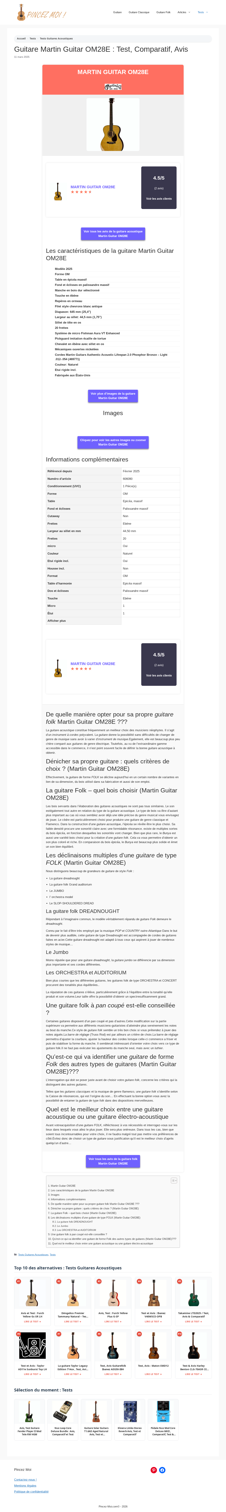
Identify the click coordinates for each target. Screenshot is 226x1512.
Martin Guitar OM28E (113, 71)
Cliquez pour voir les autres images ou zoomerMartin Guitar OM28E (113, 442)
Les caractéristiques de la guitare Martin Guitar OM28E (82, 1190)
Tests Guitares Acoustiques (56, 38)
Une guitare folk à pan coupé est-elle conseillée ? (79, 1234)
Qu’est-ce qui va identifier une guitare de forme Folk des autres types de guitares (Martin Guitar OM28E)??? (114, 1238)
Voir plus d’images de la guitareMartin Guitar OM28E (113, 396)
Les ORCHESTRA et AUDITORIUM (76, 1230)
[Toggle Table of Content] (172, 1181)
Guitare (117, 12)
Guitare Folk (163, 12)
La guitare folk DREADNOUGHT (75, 1221)
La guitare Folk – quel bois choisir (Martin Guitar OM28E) (83, 1213)
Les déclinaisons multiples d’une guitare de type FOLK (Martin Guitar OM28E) (95, 1217)
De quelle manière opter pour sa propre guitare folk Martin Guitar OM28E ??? (95, 1203)
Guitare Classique (139, 12)
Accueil (21, 38)
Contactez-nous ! (25, 1479)
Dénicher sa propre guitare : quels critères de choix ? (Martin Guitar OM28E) (95, 1208)
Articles (182, 12)
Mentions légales (25, 1485)
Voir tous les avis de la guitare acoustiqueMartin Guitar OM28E (113, 234)
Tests (201, 12)
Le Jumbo (62, 1226)
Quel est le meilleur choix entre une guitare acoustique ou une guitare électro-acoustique (102, 1243)
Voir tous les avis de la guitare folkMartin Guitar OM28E (113, 1161)
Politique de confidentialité (31, 1491)
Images (55, 1194)
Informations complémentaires (68, 1199)
